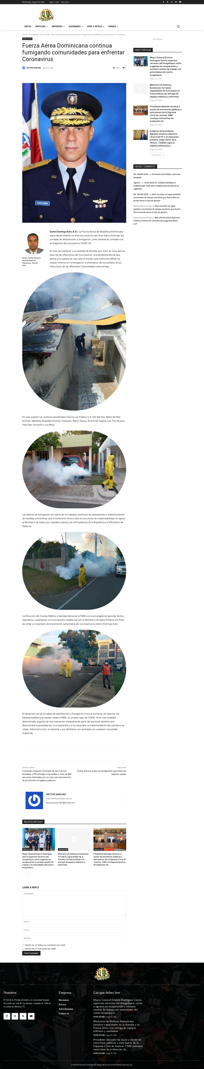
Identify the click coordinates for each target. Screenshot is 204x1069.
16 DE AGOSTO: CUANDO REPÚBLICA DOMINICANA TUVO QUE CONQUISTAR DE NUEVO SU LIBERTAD (156, 185)
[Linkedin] (63, 76)
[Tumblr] (70, 76)
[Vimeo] (176, 2)
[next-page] (29, 875)
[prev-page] (24, 875)
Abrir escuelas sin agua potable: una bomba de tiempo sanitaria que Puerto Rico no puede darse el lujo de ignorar (157, 197)
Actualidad (33, 34)
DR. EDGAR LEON (140, 174)
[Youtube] (180, 2)
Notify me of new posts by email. (40, 948)
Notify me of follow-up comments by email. (45, 945)
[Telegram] (84, 76)
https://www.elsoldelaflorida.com (59, 799)
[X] (172, 2)
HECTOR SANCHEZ (34, 68)
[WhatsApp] (77, 76)
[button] (178, 26)
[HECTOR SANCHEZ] (24, 67)
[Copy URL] (98, 76)
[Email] (91, 76)
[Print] (105, 76)
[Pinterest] (57, 76)
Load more (156, 155)
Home (24, 34)
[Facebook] (163, 2)
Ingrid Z (136, 182)
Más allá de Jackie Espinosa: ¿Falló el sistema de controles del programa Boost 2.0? (156, 220)
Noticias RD (45, 34)
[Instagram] (167, 2)
